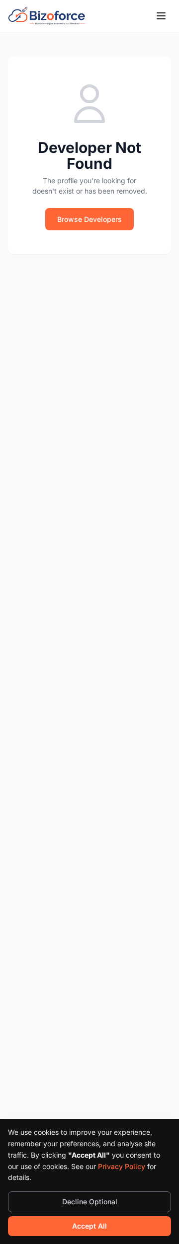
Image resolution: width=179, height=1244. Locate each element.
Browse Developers (89, 219)
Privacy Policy (121, 1166)
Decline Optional (89, 1201)
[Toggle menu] (161, 16)
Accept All (89, 1226)
